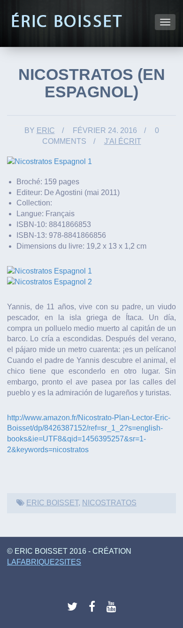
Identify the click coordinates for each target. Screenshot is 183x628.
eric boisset (52, 503)
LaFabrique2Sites (44, 562)
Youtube (112, 606)
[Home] (66, 20)
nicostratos (109, 503)
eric (46, 130)
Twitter (72, 606)
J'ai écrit (122, 141)
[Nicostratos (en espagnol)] (49, 161)
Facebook (94, 606)
